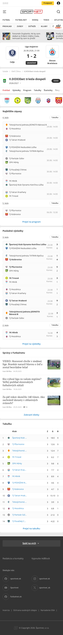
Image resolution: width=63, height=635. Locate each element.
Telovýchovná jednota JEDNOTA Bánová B (19, 451)
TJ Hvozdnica (18, 508)
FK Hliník (16, 476)
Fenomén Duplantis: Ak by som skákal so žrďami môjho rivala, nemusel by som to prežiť (26, 36)
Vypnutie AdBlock (41, 558)
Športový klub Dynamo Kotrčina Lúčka (19, 438)
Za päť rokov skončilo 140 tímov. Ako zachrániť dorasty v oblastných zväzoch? (24, 400)
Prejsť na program (31, 221)
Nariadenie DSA (48, 610)
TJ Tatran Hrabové (19, 495)
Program (27, 90)
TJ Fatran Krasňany (19, 470)
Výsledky (16, 90)
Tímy (57, 90)
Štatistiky (48, 90)
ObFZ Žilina (16, 71)
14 (26, 407)
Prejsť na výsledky (31, 343)
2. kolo (6, 325)
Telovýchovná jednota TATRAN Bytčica (19, 502)
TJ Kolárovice (18, 489)
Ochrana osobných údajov (25, 610)
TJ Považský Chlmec (19, 521)
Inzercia (6, 610)
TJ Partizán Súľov (19, 515)
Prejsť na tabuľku (31, 528)
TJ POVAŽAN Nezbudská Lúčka (19, 483)
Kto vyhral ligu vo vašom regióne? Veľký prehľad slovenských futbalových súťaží (22, 382)
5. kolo (6, 203)
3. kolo (6, 237)
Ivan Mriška (7, 371)
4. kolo (6, 117)
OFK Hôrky (17, 463)
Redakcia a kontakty (13, 558)
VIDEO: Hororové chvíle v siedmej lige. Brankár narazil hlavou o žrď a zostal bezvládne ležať (22, 364)
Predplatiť (47, 3)
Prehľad (6, 90)
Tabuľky (37, 90)
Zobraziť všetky (31, 414)
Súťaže (5, 71)
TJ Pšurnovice (18, 444)
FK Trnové (16, 457)
